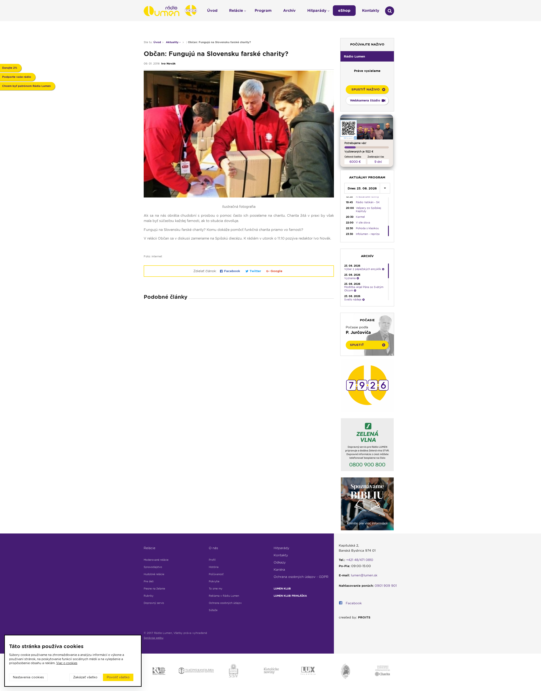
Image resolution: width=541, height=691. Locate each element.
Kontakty (281, 555)
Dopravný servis (154, 603)
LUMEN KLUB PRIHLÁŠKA (290, 595)
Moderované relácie (156, 559)
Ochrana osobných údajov (225, 603)
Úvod (157, 42)
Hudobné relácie (154, 574)
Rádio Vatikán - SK (368, 202)
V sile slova (363, 222)
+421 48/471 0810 (359, 560)
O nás (213, 548)
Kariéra (279, 570)
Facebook (232, 271)
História (214, 567)
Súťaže (213, 610)
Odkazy (280, 562)
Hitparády (281, 548)
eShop (344, 10)
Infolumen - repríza (368, 234)
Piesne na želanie (154, 588)
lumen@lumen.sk (364, 575)
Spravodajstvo (153, 567)
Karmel (360, 216)
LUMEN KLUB (282, 588)
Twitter (255, 271)
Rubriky (148, 595)
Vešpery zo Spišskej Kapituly (368, 209)
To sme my (215, 588)
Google (275, 271)
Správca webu (153, 637)
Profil (212, 559)
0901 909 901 (386, 586)
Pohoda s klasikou (367, 228)
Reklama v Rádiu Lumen (224, 595)
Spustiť (357, 345)
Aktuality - (173, 42)
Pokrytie (214, 581)
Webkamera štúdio (365, 100)
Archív (289, 10)
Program (263, 10)
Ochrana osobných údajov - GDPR (301, 577)
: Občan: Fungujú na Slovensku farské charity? (218, 42)
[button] (367, 56)
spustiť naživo (365, 89)
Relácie (149, 548)
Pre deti (149, 581)
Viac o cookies (66, 663)
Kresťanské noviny (367, 196)
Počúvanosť (216, 574)
